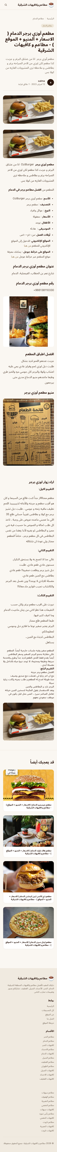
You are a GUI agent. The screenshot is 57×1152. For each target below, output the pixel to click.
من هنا (27, 245)
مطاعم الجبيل (48, 1057)
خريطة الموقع (48, 1023)
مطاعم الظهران (47, 1066)
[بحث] (6, 5)
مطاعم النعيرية (48, 1101)
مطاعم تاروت (48, 1122)
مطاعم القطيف (47, 1062)
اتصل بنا (50, 1018)
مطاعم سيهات (48, 1092)
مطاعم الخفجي (47, 1105)
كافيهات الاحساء (47, 1074)
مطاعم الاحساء (48, 1049)
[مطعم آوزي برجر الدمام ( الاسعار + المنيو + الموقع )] (28, 144)
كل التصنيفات (48, 1010)
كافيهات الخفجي (47, 1118)
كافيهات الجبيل (47, 1070)
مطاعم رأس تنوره (47, 1113)
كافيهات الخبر (48, 1045)
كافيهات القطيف (47, 1078)
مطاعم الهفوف (47, 1096)
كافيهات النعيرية (47, 1126)
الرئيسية (50, 18)
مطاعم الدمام (38, 18)
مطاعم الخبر (49, 1036)
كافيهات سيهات (47, 1109)
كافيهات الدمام (47, 1053)
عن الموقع (49, 1014)
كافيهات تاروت (47, 1130)
